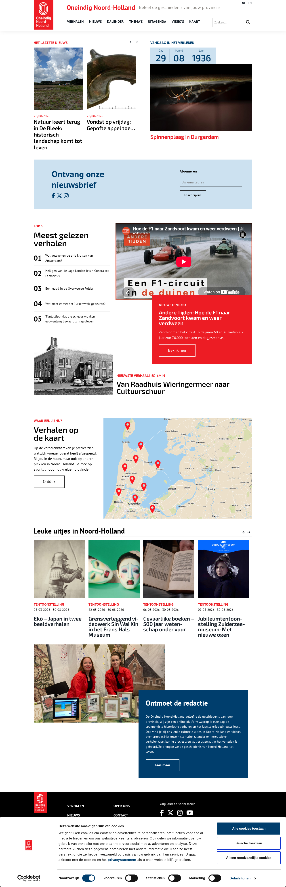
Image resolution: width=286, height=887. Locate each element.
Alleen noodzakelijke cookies (248, 858)
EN (250, 3)
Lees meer (162, 765)
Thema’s (136, 21)
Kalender (115, 21)
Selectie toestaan (249, 843)
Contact (121, 815)
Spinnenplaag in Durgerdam (184, 136)
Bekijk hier (177, 350)
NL (244, 3)
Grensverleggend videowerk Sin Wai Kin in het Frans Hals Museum (63, 626)
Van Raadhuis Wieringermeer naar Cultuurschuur (173, 387)
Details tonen (239, 878)
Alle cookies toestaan (248, 828)
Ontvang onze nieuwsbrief (78, 179)
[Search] (248, 22)
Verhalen (75, 21)
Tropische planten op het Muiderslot (224, 621)
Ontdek (49, 481)
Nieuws (95, 21)
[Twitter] (170, 813)
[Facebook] (162, 813)
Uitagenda (157, 21)
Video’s (178, 21)
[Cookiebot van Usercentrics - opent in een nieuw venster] (28, 878)
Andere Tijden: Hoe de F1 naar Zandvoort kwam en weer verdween (194, 317)
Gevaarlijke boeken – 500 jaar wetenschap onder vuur (118, 623)
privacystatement (122, 860)
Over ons (122, 806)
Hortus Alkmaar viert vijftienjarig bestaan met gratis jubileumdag (110, 131)
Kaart (194, 21)
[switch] (131, 878)
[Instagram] (180, 813)
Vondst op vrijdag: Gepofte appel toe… (58, 124)
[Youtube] (189, 813)
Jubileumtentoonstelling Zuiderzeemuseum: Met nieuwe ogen (171, 626)
